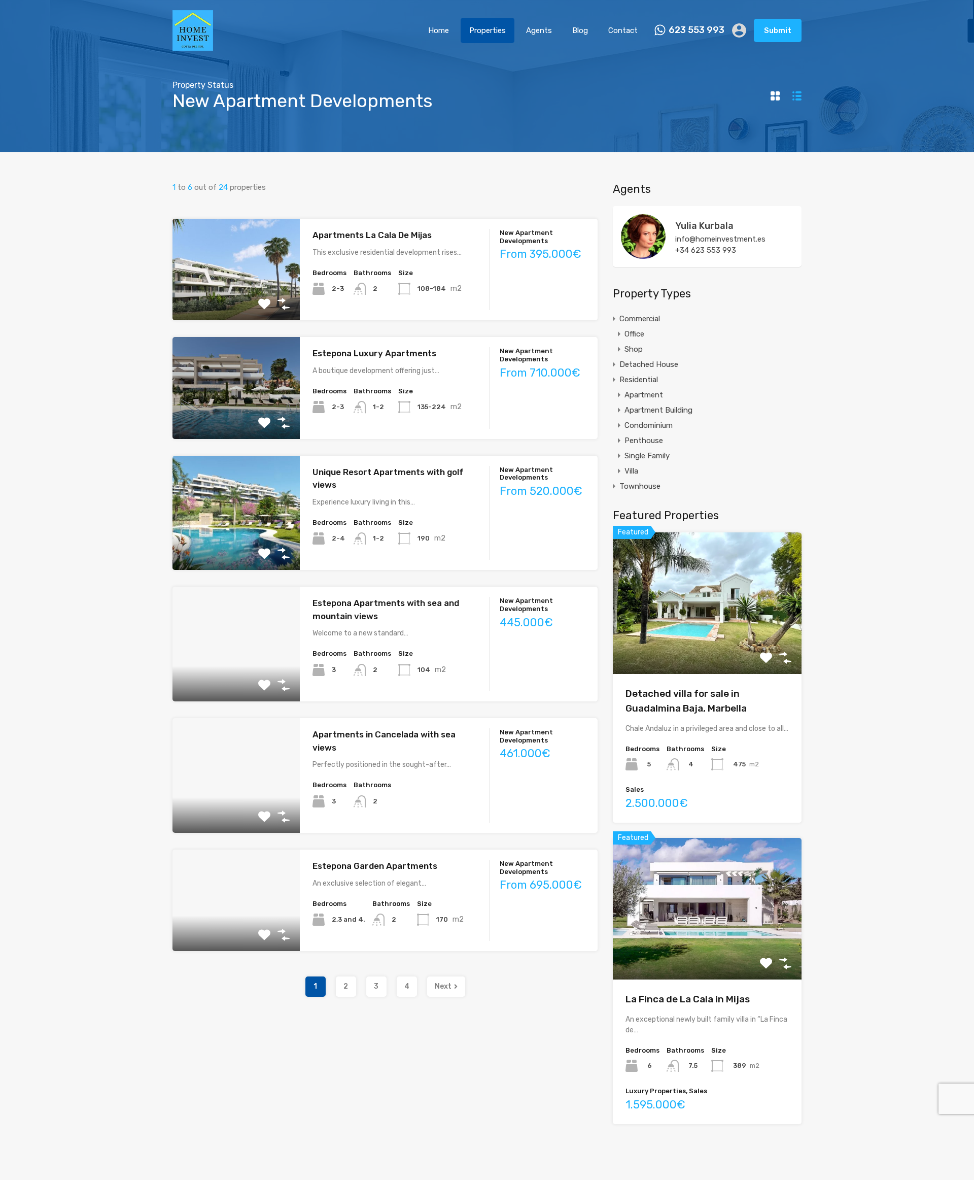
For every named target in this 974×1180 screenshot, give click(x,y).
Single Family (647, 455)
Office (634, 334)
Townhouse (639, 486)
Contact (623, 30)
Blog (580, 30)
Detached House (648, 364)
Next (443, 986)
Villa (631, 471)
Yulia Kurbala (704, 225)
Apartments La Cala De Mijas (372, 235)
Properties (487, 30)
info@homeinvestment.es (720, 239)
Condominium (648, 425)
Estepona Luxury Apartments (374, 353)
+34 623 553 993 (705, 250)
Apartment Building (658, 410)
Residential (638, 379)
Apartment (643, 394)
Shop (633, 349)
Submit (777, 30)
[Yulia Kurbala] (643, 254)
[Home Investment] (192, 46)
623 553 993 (696, 30)
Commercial (639, 318)
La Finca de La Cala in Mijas (687, 999)
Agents (539, 30)
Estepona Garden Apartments (374, 866)
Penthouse (643, 440)
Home (438, 30)
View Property (236, 300)
